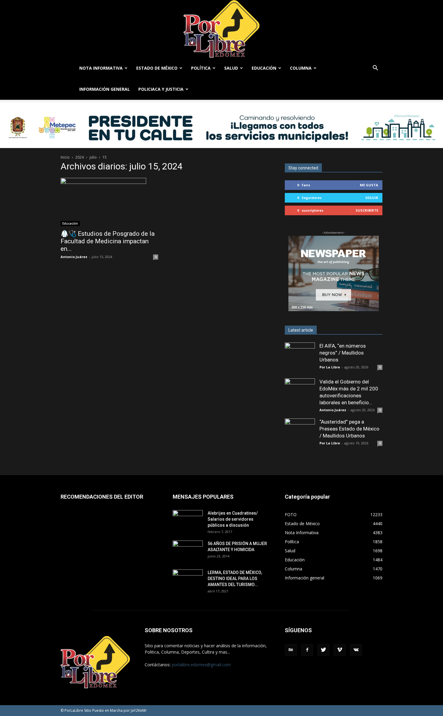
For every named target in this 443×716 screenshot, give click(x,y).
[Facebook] (307, 650)
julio (93, 157)
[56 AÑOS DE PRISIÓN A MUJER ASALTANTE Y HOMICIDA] (188, 551)
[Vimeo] (340, 650)
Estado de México (157, 68)
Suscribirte (367, 210)
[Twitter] (323, 650)
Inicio (65, 157)
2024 (79, 157)
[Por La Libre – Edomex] (221, 29)
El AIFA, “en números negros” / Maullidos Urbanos (342, 353)
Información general (104, 89)
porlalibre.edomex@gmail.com (201, 664)
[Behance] (291, 650)
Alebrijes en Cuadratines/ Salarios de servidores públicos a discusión (233, 519)
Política (201, 68)
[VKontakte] (356, 650)
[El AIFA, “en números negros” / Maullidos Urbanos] (300, 357)
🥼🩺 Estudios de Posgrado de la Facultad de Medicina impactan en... (108, 241)
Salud (231, 68)
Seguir (371, 197)
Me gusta (369, 185)
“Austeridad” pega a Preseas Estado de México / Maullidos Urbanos (349, 429)
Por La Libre (329, 367)
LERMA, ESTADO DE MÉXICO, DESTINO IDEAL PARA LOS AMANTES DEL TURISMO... (235, 578)
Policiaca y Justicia (161, 89)
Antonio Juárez (74, 256)
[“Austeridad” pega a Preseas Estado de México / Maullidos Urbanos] (300, 433)
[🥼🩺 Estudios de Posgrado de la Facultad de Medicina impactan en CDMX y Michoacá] (109, 202)
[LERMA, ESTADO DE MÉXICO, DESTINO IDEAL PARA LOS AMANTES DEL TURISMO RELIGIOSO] (188, 579)
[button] (375, 68)
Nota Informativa (101, 68)
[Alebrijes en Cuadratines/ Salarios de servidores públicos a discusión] (188, 520)
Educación (264, 68)
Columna (301, 68)
